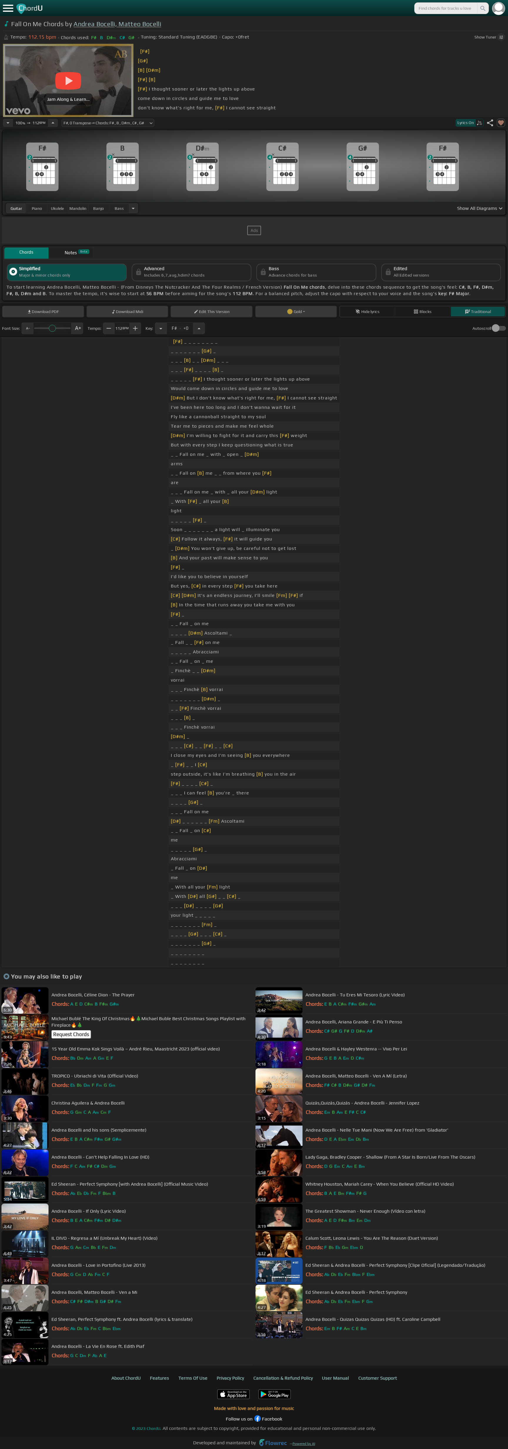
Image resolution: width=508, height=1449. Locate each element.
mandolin (77, 208)
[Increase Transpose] (199, 328)
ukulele (57, 208)
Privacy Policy (230, 1378)
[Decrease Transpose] (161, 328)
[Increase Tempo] (53, 123)
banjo (98, 208)
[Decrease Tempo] (8, 123)
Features (159, 1378)
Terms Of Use (193, 1378)
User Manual (335, 1378)
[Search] (482, 8)
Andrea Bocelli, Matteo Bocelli (117, 24)
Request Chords (71, 1034)
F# (180, 326)
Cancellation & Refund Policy (283, 1378)
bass (119, 208)
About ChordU (126, 1378)
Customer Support (377, 1378)
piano (37, 208)
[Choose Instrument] (133, 208)
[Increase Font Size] (77, 328)
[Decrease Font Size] (27, 328)
